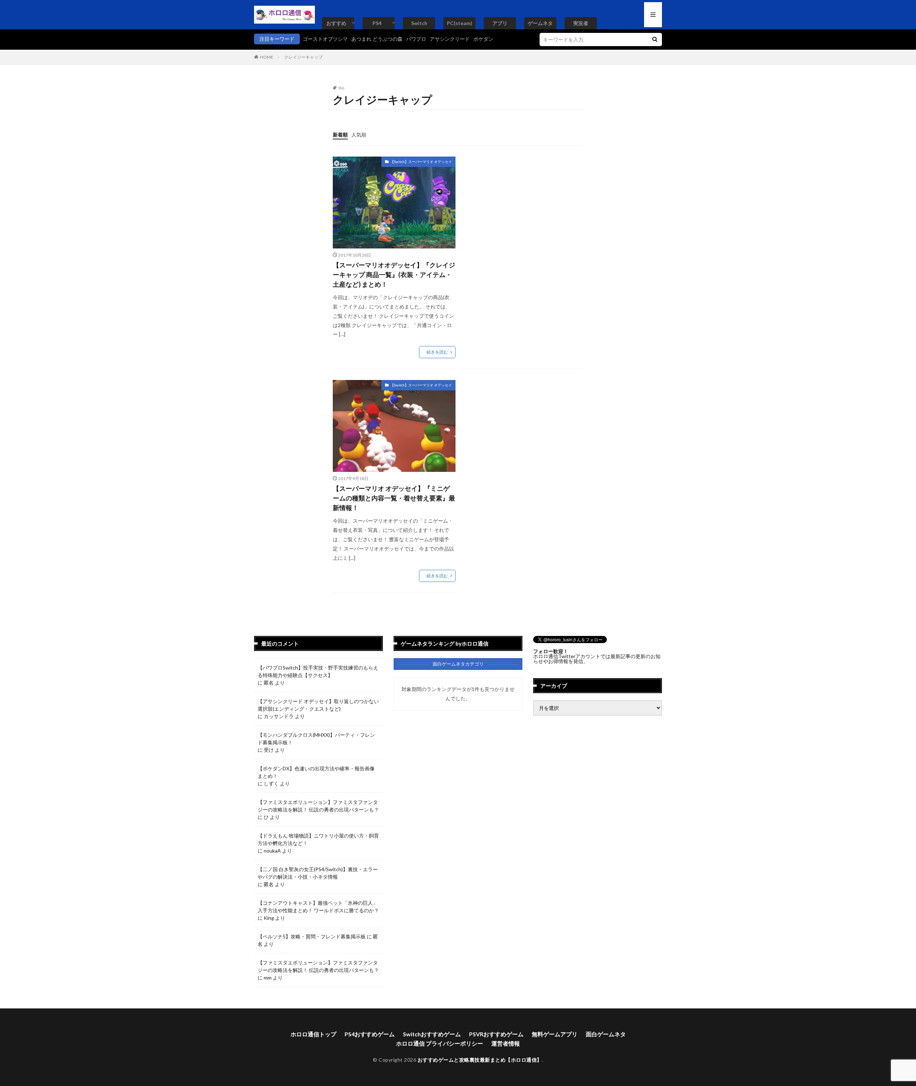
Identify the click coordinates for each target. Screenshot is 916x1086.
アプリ (499, 23)
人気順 (358, 135)
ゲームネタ (540, 23)
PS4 (376, 23)
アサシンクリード (450, 39)
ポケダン (483, 39)
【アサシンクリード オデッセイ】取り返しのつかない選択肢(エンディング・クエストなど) (318, 705)
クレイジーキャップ (303, 57)
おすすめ (336, 23)
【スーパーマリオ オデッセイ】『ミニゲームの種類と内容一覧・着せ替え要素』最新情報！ (394, 498)
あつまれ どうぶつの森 (377, 39)
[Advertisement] (521, 207)
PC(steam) (459, 23)
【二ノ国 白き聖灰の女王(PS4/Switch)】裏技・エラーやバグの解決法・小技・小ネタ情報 (318, 873)
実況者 (580, 23)
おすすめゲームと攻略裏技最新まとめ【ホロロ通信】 (480, 1060)
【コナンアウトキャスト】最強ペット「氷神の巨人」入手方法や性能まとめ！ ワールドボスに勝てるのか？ (318, 906)
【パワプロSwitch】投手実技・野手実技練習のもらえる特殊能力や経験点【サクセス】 (318, 671)
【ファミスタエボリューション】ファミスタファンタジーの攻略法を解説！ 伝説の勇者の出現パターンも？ (318, 806)
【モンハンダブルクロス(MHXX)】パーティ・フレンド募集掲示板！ (316, 738)
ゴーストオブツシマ (325, 39)
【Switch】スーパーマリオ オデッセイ (421, 161)
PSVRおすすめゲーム (496, 1034)
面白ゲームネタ (606, 1034)
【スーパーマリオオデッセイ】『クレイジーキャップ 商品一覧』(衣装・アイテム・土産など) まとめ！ (394, 274)
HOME (266, 57)
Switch (419, 23)
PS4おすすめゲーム (370, 1034)
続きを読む (437, 352)
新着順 (340, 135)
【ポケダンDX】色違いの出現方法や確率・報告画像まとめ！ (316, 772)
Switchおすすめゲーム (432, 1034)
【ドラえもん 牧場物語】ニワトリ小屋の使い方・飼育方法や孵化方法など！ (318, 839)
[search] (655, 39)
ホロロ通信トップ (313, 1034)
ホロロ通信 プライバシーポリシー (439, 1043)
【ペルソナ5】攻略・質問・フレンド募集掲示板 (312, 936)
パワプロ (416, 39)
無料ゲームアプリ (555, 1034)
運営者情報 (505, 1043)
